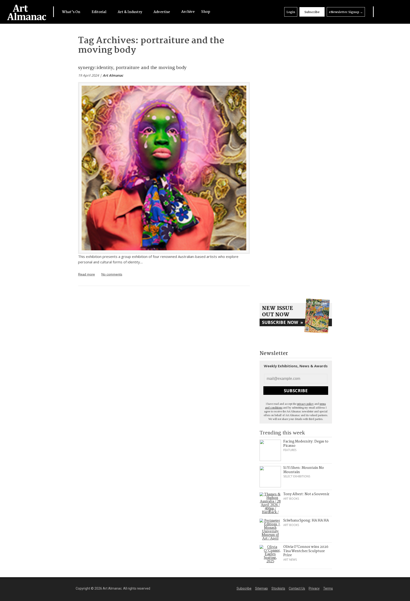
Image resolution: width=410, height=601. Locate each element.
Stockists (278, 588)
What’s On (71, 12)
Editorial (99, 12)
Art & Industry (130, 12)
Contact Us (297, 588)
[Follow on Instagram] (391, 12)
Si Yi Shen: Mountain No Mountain (303, 470)
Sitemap (261, 588)
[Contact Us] (397, 12)
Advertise (162, 12)
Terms (328, 588)
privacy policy (305, 403)
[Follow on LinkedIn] (378, 12)
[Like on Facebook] (384, 12)
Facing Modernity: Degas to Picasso (305, 444)
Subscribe (312, 12)
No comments (111, 274)
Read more (86, 274)
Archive (188, 12)
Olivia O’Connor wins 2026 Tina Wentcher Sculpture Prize (305, 551)
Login (290, 12)
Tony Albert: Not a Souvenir (306, 494)
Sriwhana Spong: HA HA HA (306, 520)
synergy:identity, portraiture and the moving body (132, 67)
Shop (205, 12)
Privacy (314, 588)
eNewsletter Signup (346, 12)
